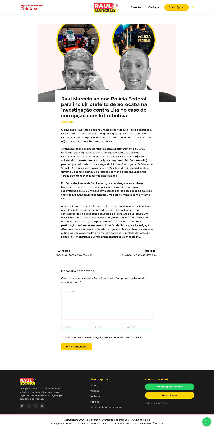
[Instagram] (22, 8)
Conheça (153, 7)
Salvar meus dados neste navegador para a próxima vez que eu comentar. (103, 337)
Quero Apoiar (169, 395)
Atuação (136, 7)
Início (93, 385)
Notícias (94, 401)
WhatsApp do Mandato (169, 386)
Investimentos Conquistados (106, 407)
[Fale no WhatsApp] (206, 421)
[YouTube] (35, 8)
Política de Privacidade (156, 403)
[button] (142, 7)
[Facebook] (26, 8)
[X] (31, 8)
